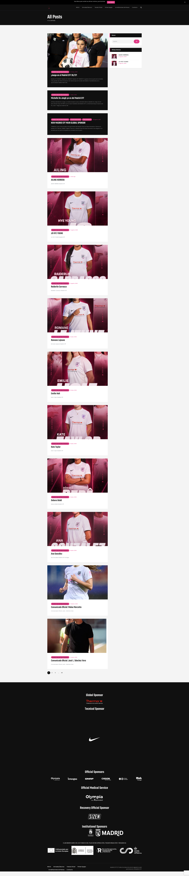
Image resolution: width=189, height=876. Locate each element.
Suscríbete (111, 2)
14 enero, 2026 (73, 657)
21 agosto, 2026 (122, 56)
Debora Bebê (56, 500)
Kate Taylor (56, 447)
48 (62, 672)
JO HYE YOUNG (57, 233)
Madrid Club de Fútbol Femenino (60, 72)
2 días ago (72, 176)
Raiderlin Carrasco (59, 287)
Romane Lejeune (58, 340)
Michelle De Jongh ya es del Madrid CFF (67, 98)
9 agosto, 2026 (74, 283)
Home (48, 20)
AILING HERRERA (58, 180)
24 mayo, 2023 (73, 72)
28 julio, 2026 (73, 550)
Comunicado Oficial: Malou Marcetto (66, 607)
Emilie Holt (55, 393)
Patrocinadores (87, 119)
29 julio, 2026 (73, 443)
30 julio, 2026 (73, 337)
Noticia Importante (75, 119)
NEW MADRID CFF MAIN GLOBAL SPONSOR (68, 123)
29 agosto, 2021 (97, 119)
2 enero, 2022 (73, 94)
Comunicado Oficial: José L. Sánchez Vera (68, 660)
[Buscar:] (125, 41)
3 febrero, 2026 (74, 604)
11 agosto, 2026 (74, 230)
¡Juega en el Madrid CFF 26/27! (64, 75)
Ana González (56, 554)
